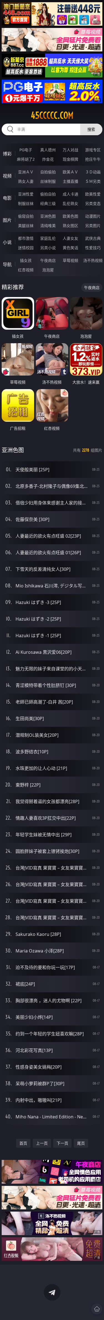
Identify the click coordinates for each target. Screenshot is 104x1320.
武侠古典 (93, 238)
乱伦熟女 (70, 203)
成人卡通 (70, 194)
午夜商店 (48, 260)
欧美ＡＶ (70, 172)
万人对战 (70, 149)
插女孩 (26, 260)
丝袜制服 (48, 181)
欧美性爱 (93, 194)
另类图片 (93, 225)
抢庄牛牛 (93, 159)
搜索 (91, 129)
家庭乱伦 (48, 238)
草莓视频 (70, 260)
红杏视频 (26, 269)
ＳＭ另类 (93, 181)
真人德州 (48, 149)
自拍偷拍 (48, 172)
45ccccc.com (52, 115)
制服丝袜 (26, 203)
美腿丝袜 (26, 225)
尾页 (81, 1143)
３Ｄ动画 (93, 172)
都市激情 (26, 238)
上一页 (42, 1143)
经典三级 (48, 203)
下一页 (62, 1143)
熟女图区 (70, 225)
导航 (7, 264)
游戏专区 (93, 149)
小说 (7, 242)
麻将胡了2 (26, 159)
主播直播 (70, 181)
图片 (7, 220)
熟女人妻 (26, 181)
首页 (23, 1143)
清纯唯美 (48, 225)
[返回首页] (96, 1308)
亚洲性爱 (26, 194)
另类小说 (48, 247)
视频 (7, 176)
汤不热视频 (93, 260)
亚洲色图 (48, 216)
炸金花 (48, 159)
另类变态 (93, 203)
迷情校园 (26, 247)
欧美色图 (70, 216)
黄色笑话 (70, 247)
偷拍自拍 (48, 194)
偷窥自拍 (26, 216)
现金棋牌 (70, 159)
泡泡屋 (48, 269)
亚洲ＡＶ (26, 172)
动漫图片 (93, 216)
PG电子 (25, 149)
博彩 (7, 154)
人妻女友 (70, 238)
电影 (7, 198)
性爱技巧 (93, 247)
